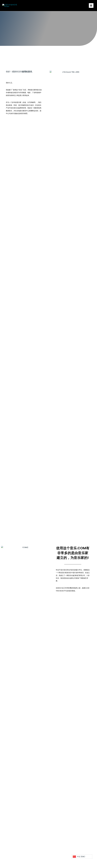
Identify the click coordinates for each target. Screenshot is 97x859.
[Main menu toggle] (91, 5)
